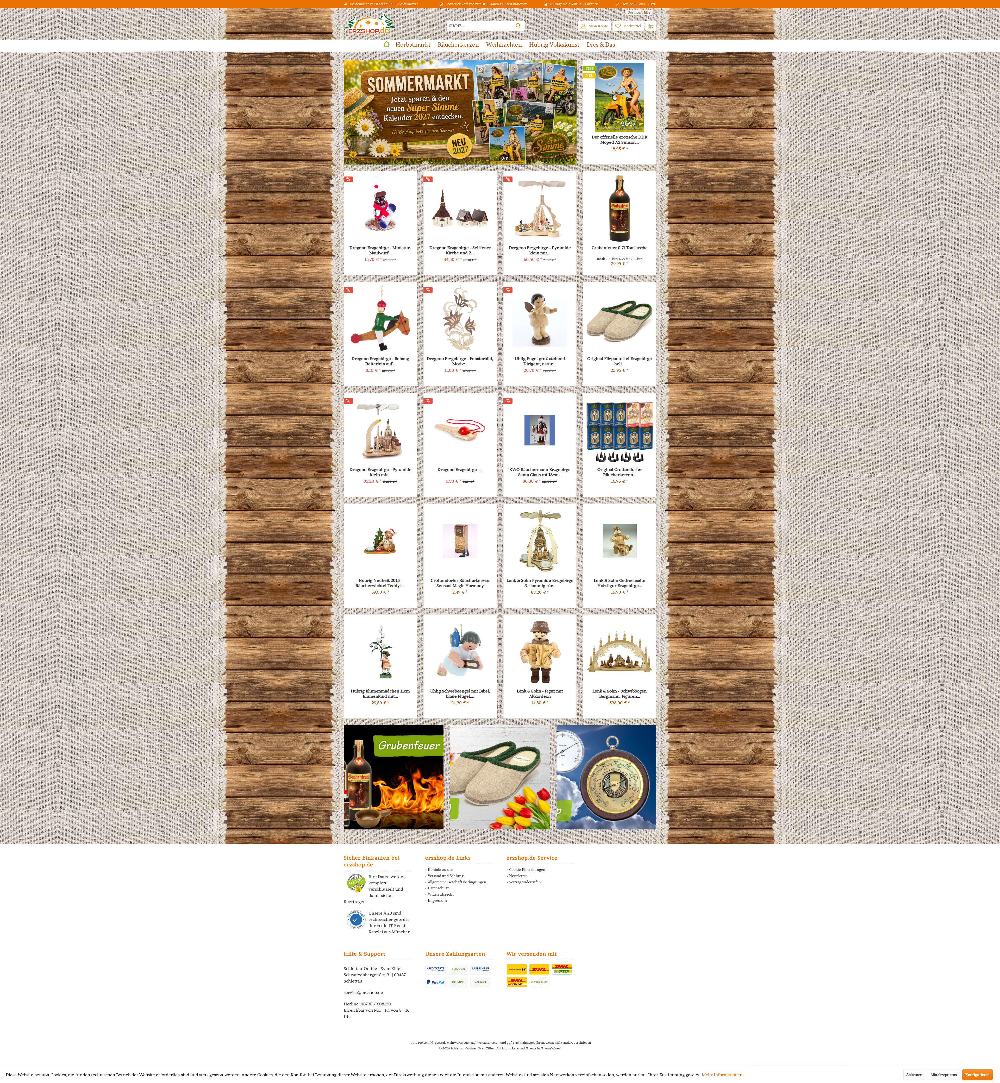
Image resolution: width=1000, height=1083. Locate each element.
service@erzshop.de (363, 992)
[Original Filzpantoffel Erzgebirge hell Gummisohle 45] (619, 319)
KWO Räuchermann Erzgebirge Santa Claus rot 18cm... (540, 472)
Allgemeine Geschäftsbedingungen (457, 882)
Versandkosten (488, 1042)
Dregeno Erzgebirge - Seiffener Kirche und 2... (460, 250)
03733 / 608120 (376, 1003)
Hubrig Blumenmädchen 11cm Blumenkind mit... (380, 693)
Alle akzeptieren (943, 1074)
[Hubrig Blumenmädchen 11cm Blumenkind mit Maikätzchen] (380, 651)
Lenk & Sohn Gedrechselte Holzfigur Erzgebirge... (619, 583)
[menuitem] (639, 12)
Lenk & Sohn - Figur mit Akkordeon (540, 693)
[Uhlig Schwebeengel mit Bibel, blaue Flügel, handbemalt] (460, 651)
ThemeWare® (551, 1048)
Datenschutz (438, 888)
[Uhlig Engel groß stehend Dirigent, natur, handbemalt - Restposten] (540, 319)
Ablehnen (914, 1074)
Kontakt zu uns (440, 869)
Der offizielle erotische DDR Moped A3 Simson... (619, 139)
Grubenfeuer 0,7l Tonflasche (620, 247)
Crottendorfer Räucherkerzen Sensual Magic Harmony (460, 583)
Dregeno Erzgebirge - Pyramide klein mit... (380, 472)
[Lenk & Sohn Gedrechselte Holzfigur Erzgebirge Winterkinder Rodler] (619, 540)
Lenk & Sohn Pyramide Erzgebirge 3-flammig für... (540, 583)
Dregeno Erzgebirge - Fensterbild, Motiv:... (460, 361)
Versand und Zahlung (446, 875)
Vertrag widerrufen (525, 882)
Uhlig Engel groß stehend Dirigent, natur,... (540, 361)
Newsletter (518, 875)
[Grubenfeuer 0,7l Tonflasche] (619, 208)
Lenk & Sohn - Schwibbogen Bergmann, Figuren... (619, 693)
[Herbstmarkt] (460, 112)
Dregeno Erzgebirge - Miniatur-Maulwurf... (380, 250)
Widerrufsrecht (441, 894)
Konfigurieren (977, 1074)
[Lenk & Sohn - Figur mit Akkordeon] (540, 651)
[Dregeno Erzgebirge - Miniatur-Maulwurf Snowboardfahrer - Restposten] (380, 208)
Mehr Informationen (722, 1074)
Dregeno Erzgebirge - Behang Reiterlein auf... (380, 361)
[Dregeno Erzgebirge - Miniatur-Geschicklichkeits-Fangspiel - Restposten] (460, 429)
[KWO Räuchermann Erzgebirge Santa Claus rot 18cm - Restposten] (540, 429)
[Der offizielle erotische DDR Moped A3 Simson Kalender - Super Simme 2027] (619, 97)
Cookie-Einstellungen (527, 869)
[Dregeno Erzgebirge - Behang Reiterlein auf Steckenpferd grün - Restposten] (380, 319)
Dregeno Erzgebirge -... (460, 469)
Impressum (437, 900)
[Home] (387, 45)
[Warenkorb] (650, 26)
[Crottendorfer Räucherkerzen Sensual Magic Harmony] (460, 540)
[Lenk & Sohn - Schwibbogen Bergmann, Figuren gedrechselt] (619, 651)
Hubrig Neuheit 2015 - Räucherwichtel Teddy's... (380, 583)
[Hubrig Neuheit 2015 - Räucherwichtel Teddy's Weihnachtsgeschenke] (380, 540)
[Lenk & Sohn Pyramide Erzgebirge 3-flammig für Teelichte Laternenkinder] (540, 540)
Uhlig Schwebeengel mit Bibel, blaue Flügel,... (460, 693)
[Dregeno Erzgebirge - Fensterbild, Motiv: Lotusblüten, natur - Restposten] (460, 319)
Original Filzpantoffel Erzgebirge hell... (619, 361)
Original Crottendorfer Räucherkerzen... (619, 472)
